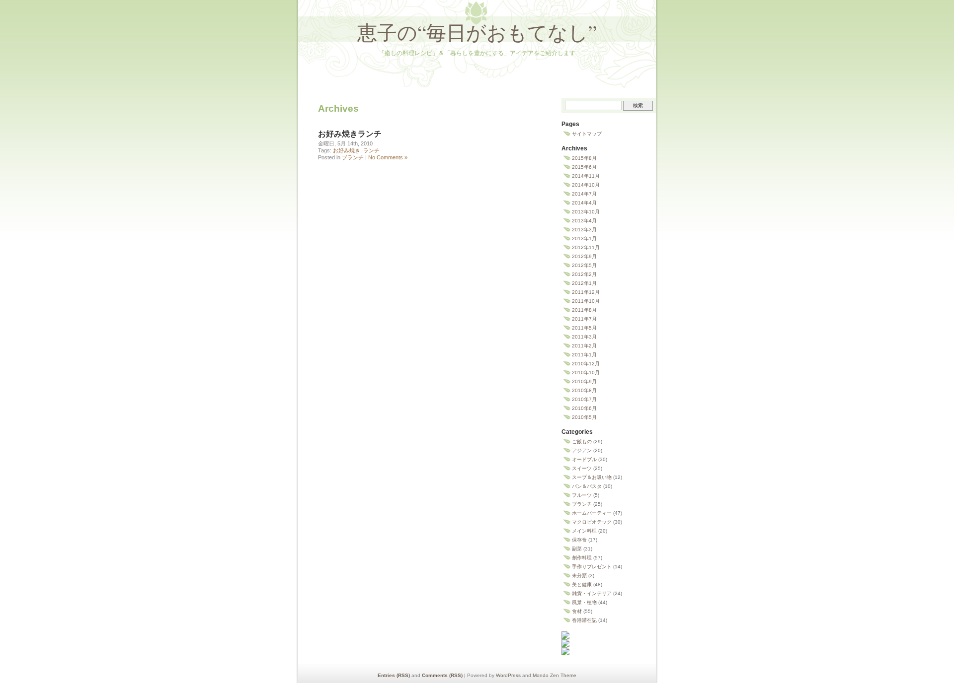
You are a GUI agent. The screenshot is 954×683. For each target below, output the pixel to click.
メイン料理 (584, 531)
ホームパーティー (592, 513)
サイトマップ (587, 134)
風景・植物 (584, 602)
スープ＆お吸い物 (592, 477)
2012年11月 (586, 247)
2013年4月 (584, 220)
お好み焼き (346, 150)
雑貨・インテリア (592, 593)
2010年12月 (586, 363)
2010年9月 (584, 381)
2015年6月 (584, 167)
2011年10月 (586, 301)
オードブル (584, 459)
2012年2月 (584, 274)
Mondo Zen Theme (554, 675)
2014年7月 (584, 194)
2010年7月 (584, 399)
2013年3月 (584, 229)
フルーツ (582, 495)
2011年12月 (586, 292)
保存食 (579, 540)
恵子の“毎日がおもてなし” (477, 32)
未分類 (579, 575)
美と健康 (582, 584)
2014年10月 (586, 185)
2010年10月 (586, 372)
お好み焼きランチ (350, 134)
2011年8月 (584, 310)
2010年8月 (584, 390)
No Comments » (387, 157)
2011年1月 (584, 354)
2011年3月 (584, 337)
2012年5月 (584, 265)
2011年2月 (584, 345)
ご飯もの (582, 441)
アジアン (582, 450)
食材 (577, 611)
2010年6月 (584, 408)
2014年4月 (584, 202)
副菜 (577, 548)
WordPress (508, 675)
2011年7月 (584, 319)
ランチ (371, 150)
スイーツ (582, 468)
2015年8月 (584, 158)
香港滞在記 (584, 620)
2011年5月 (584, 328)
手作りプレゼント (592, 566)
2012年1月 (584, 283)
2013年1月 (584, 238)
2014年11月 (586, 176)
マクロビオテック (592, 522)
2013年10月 (586, 211)
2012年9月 (584, 256)
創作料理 (582, 557)
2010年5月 (584, 417)
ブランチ (353, 157)
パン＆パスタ (587, 486)
